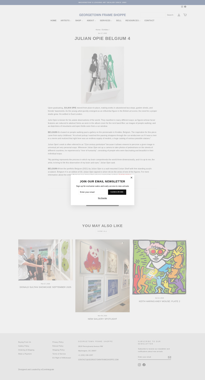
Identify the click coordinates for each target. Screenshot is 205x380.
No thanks (102, 198)
